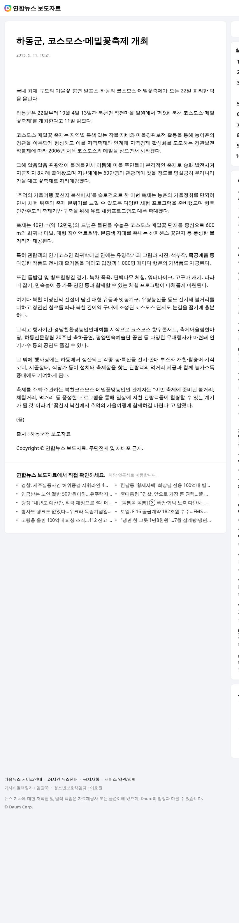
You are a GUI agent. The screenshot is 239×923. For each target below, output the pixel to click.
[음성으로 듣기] (174, 71)
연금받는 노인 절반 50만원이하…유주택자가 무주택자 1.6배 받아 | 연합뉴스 (67, 494)
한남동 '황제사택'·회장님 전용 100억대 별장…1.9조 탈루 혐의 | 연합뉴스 (166, 485)
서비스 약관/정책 (120, 779)
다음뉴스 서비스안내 (23, 779)
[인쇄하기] (209, 71)
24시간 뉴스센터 (63, 779)
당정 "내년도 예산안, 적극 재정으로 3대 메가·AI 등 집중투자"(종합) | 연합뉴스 (67, 502)
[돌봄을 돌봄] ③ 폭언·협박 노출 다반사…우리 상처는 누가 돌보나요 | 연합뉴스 (166, 502)
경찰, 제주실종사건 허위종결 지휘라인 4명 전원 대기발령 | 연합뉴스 (67, 485)
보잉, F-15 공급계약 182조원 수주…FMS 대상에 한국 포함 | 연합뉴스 (166, 511)
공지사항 (91, 779)
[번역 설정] (185, 71)
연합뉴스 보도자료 (37, 8)
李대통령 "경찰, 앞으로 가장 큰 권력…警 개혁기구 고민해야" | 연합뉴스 (166, 494)
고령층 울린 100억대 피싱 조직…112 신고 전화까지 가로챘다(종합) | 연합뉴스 (67, 520)
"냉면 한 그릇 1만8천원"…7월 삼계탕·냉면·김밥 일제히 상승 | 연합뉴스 (166, 520)
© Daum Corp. (18, 806)
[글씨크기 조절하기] (197, 71)
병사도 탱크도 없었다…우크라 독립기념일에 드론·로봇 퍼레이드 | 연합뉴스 (67, 511)
